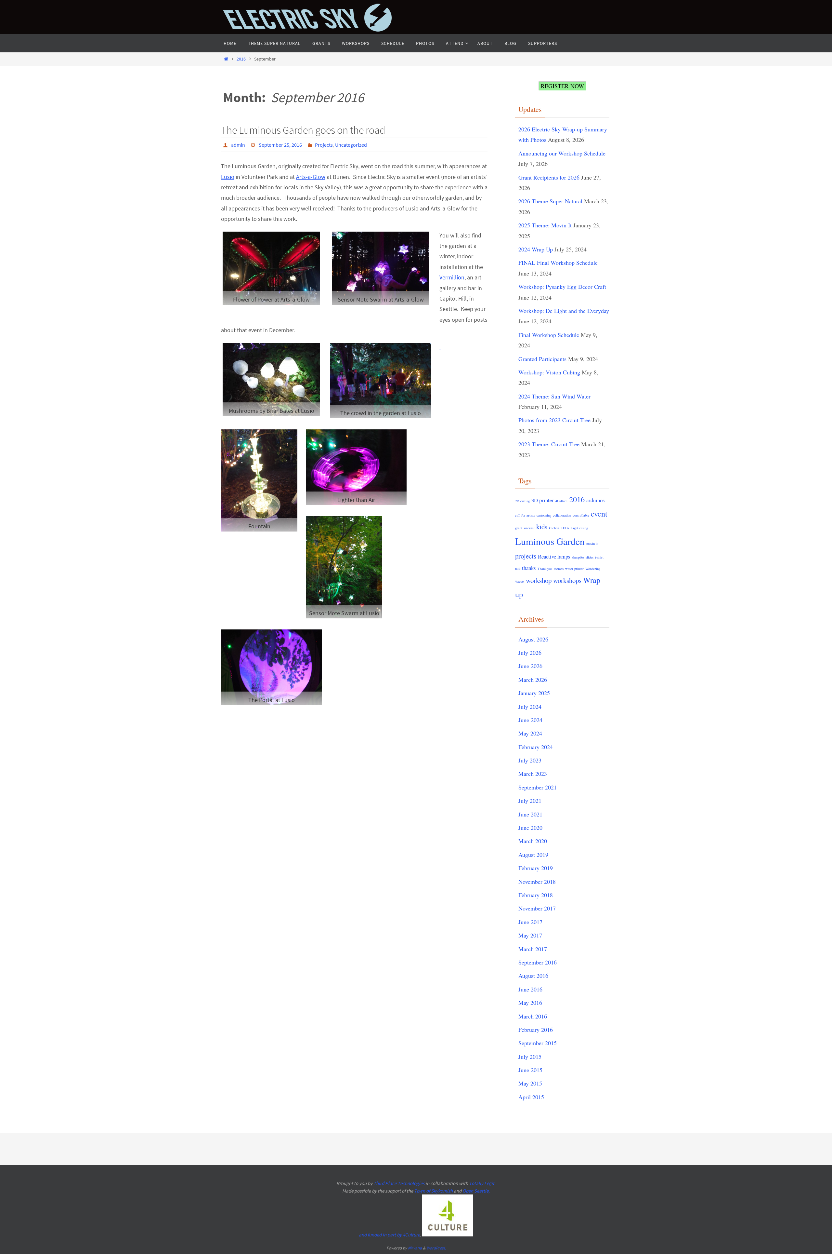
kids (541, 526)
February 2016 (535, 1029)
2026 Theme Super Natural (550, 201)
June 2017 (530, 922)
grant (518, 528)
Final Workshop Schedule (548, 335)
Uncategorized (351, 145)
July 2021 (529, 800)
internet (529, 528)
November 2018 (537, 881)
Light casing (579, 528)
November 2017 (537, 908)
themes (559, 568)
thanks (529, 568)
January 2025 (534, 693)
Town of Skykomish (433, 1191)
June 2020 (530, 827)
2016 (241, 59)
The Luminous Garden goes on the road (303, 130)
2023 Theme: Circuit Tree (548, 444)
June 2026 (530, 666)
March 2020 (532, 841)
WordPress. (436, 1248)
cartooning (544, 515)
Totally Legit (481, 1183)
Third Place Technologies (398, 1183)
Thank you (545, 568)
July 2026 (529, 652)
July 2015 (529, 1056)
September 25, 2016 (280, 145)
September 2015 (537, 1043)
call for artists (525, 515)
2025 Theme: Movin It (545, 225)
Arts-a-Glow (310, 177)
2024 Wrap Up (535, 249)
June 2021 (530, 814)
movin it (592, 543)
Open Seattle (475, 1191)
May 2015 (530, 1083)
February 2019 (535, 868)
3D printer (542, 500)
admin (238, 145)
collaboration (562, 515)
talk (517, 568)
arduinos (595, 500)
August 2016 (533, 975)
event (599, 513)
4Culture (561, 501)
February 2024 (535, 747)
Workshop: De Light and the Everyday (563, 311)
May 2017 (530, 935)
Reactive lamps (554, 556)
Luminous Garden (550, 541)
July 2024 (529, 706)
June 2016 (530, 989)
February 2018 (535, 895)
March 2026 (532, 679)
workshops (567, 580)
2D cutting (522, 501)
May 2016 (530, 1002)
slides (589, 557)
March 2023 (532, 773)
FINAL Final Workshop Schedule (558, 262)
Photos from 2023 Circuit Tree (554, 420)
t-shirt (599, 557)
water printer (574, 568)
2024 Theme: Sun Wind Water (554, 396)
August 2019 (533, 854)
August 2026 (533, 639)
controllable (581, 515)
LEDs (565, 528)
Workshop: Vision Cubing (549, 372)
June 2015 (530, 1070)
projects (525, 555)
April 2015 (531, 1097)
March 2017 (532, 949)
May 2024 (530, 733)
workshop (539, 580)
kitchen (554, 528)
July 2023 (529, 760)
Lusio (227, 177)
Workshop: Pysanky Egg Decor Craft (562, 286)
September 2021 (537, 787)
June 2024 (530, 720)
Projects (324, 145)
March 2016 (532, 1016)
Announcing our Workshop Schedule (561, 153)
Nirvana (415, 1248)
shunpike (578, 557)
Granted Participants (542, 359)
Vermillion (451, 277)
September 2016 (537, 962)
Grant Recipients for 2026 (548, 177)
